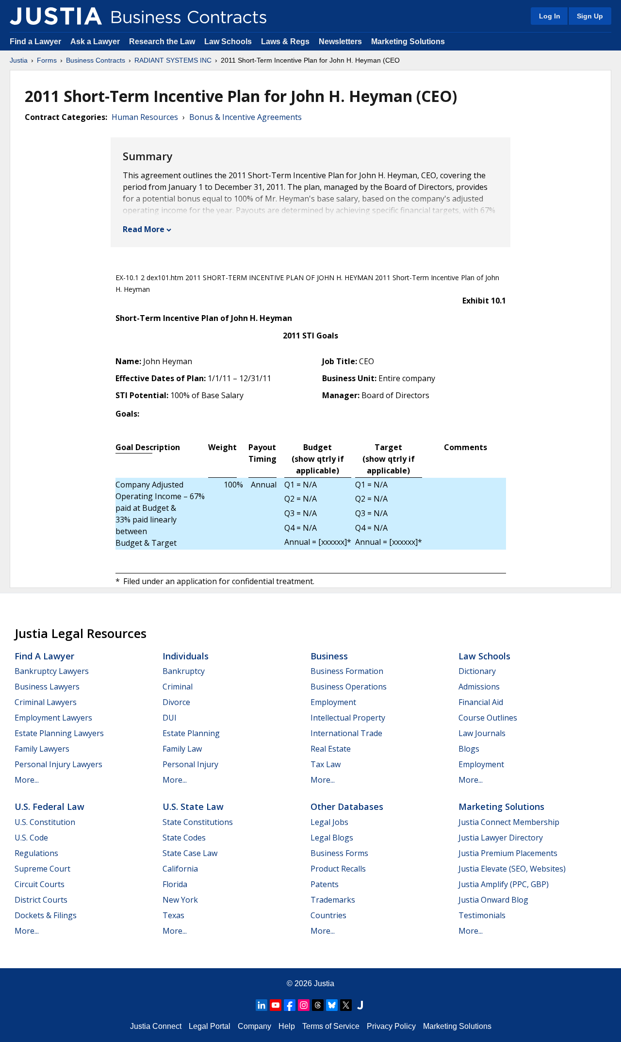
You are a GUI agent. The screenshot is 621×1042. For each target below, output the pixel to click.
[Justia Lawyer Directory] (360, 1005)
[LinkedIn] (261, 1005)
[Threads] (318, 1005)
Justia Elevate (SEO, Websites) (512, 868)
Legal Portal (209, 1026)
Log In (549, 16)
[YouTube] (275, 1005)
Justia (19, 60)
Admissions (479, 686)
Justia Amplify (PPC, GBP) (503, 884)
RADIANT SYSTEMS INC (173, 60)
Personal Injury (190, 764)
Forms (47, 60)
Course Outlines (487, 717)
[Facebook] (289, 1005)
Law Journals (482, 733)
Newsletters (340, 41)
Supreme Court (42, 868)
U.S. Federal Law (49, 806)
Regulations (36, 853)
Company (254, 1026)
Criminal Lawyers (46, 702)
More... (27, 779)
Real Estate (330, 748)
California (180, 868)
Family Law (182, 748)
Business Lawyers (47, 686)
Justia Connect (155, 1026)
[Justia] (56, 16)
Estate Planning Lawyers (59, 733)
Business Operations (348, 686)
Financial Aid (480, 702)
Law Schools (228, 41)
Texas (173, 915)
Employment (333, 702)
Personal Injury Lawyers (58, 764)
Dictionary (477, 671)
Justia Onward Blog (493, 899)
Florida (175, 884)
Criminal (178, 686)
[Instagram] (304, 1005)
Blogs (468, 748)
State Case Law (190, 853)
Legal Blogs (331, 837)
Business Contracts (95, 60)
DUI (170, 717)
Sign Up (590, 16)
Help (286, 1026)
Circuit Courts (40, 884)
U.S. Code (31, 837)
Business (329, 656)
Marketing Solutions (408, 41)
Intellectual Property (347, 717)
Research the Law (162, 41)
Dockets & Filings (46, 915)
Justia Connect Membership (508, 822)
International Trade (346, 733)
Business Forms (339, 853)
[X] (346, 1005)
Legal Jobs (329, 822)
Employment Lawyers (53, 717)
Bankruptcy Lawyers (52, 671)
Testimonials (482, 915)
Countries (328, 915)
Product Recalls (338, 868)
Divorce (176, 702)
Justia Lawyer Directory (500, 837)
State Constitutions (198, 822)
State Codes (184, 837)
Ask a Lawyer (96, 41)
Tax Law (325, 764)
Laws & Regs (285, 41)
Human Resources (145, 117)
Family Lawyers (42, 748)
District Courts (41, 899)
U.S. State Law (193, 806)
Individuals (186, 656)
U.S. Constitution (45, 822)
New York (180, 899)
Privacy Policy (391, 1026)
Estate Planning (191, 733)
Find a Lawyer (35, 41)
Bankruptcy (184, 671)
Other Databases (346, 806)
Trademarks (332, 899)
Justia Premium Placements (507, 853)
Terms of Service (331, 1026)
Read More (143, 229)
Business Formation (346, 671)
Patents (324, 884)
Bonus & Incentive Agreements (245, 117)
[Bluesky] (332, 1005)
